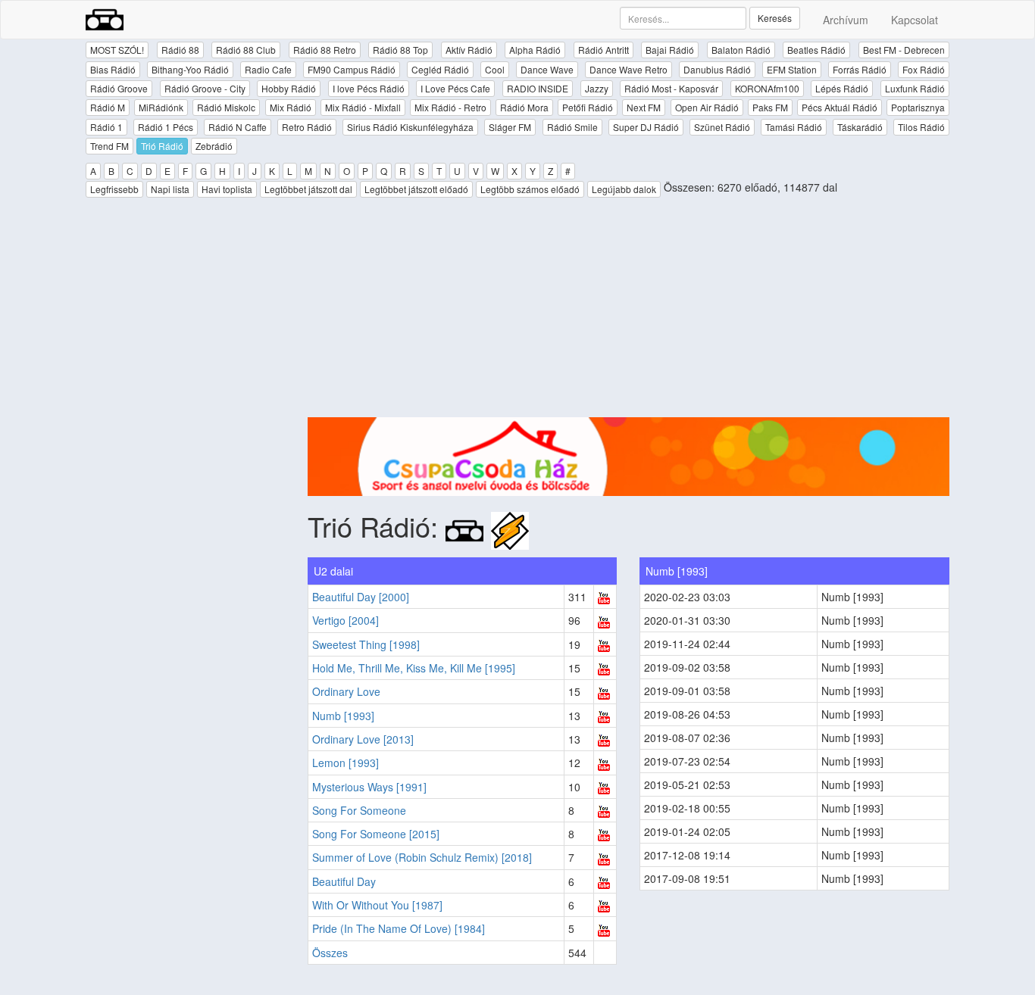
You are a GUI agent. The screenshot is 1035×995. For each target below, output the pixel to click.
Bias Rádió (113, 69)
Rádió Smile (572, 126)
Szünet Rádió (722, 126)
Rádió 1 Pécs (165, 126)
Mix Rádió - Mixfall (363, 107)
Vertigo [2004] (345, 620)
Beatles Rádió (816, 49)
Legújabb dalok (624, 188)
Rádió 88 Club (246, 49)
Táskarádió (860, 126)
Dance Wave (547, 69)
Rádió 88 (180, 49)
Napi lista (170, 188)
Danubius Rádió (717, 69)
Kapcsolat (914, 19)
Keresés (775, 17)
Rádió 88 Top (400, 49)
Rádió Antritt (603, 49)
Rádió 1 (106, 126)
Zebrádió (214, 145)
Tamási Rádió (793, 126)
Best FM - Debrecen (904, 49)
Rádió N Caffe (237, 126)
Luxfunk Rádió (915, 88)
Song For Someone (359, 810)
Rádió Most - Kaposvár (671, 88)
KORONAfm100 (767, 88)
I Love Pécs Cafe (455, 88)
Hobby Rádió (288, 88)
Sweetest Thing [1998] (366, 644)
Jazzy (596, 88)
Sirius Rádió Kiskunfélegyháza (410, 126)
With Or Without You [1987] (377, 904)
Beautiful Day (344, 881)
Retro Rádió (307, 126)
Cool (495, 69)
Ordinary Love (346, 691)
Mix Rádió (290, 107)
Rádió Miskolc (226, 107)
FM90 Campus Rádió (352, 69)
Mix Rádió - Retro (450, 107)
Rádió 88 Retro (324, 49)
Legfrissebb (114, 188)
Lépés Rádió (841, 88)
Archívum (845, 19)
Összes (330, 952)
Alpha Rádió (535, 49)
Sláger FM (510, 126)
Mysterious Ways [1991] (369, 786)
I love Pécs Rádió (369, 88)
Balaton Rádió (741, 49)
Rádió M (107, 107)
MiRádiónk (161, 107)
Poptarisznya (918, 107)
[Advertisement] (629, 311)
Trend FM (109, 145)
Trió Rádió (162, 145)
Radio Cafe (268, 69)
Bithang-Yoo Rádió (190, 69)
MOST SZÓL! (117, 49)
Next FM (644, 107)
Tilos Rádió (921, 126)
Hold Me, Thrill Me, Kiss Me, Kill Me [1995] (413, 667)
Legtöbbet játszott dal (308, 188)
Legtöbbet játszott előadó (416, 188)
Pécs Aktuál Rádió (839, 107)
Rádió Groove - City (204, 88)
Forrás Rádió (859, 69)
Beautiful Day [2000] (360, 596)
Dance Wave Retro (628, 69)
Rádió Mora (524, 107)
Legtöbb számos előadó (530, 188)
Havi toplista (227, 188)
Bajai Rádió (670, 49)
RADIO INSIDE (537, 88)
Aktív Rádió (469, 49)
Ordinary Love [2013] (363, 739)
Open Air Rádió (707, 107)
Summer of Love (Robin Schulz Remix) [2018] (422, 857)
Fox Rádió (923, 69)
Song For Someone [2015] (375, 833)
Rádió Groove (119, 88)
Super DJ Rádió (646, 126)
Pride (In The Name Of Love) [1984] (398, 928)
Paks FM (770, 107)
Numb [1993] (343, 715)
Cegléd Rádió (440, 69)
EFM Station (792, 69)
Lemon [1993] (345, 762)
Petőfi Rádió (587, 107)
